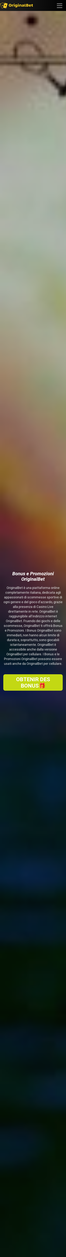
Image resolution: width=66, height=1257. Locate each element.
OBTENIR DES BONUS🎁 (33, 682)
